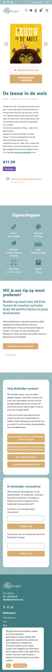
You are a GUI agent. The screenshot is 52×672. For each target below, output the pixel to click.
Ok (8, 665)
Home (6, 99)
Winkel (14, 99)
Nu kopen (9, 169)
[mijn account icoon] (35, 10)
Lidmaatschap (9, 617)
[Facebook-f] (4, 2)
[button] (47, 10)
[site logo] (11, 10)
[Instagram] (8, 2)
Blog (5, 625)
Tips (5, 621)
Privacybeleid (20, 665)
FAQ (47, 2)
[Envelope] (12, 2)
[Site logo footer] (12, 585)
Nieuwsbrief (36, 2)
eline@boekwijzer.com (13, 599)
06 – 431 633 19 (10, 596)
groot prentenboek (23, 152)
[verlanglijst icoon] (31, 10)
